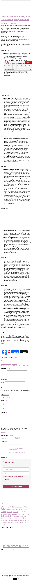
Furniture (13, 514)
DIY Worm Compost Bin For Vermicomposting (16, 449)
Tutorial (3, 522)
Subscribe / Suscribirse (16, 486)
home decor (24, 514)
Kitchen (6, 516)
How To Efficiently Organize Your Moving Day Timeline (15, 18)
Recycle (26, 518)
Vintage (21, 522)
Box (18, 507)
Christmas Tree (15, 509)
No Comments (12, 23)
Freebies (3, 514)
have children (27, 195)
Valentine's (17, 522)
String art (19, 520)
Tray (28, 520)
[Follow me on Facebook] (17, 403)
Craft (19, 509)
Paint (7, 518)
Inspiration (15, 357)
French (8, 514)
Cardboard (21, 507)
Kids (2, 516)
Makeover (18, 516)
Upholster (12, 522)
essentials (17, 170)
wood (3, 524)
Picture (15, 518)
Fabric (20, 512)
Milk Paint (23, 516)
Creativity (24, 509)
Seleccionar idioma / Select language (13, 476)
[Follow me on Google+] (17, 405)
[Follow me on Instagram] (17, 408)
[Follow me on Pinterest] (17, 407)
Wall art (26, 522)
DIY (16, 511)
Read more (3, 432)
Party (13, 518)
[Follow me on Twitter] (17, 404)
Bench (16, 507)
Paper (11, 518)
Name (3, 382)
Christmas (8, 509)
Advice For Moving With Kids (9, 364)
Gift (18, 514)
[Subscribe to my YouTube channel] (17, 409)
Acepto (15, 578)
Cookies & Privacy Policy (15, 444)
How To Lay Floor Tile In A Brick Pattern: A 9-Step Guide (16, 365)
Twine (6, 522)
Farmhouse (24, 511)
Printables (19, 518)
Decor (3, 511)
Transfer (24, 520)
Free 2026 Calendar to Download (17, 452)
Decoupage (10, 512)
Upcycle (9, 522)
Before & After (8, 507)
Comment (4, 379)
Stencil (15, 520)
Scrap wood (5, 520)
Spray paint (11, 520)
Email (3, 385)
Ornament (3, 518)
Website (3, 387)
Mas (19, 578)
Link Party (11, 516)
